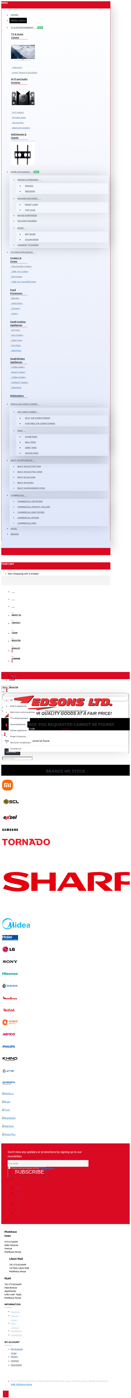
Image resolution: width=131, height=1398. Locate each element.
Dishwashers (17, 395)
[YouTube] (18, 1210)
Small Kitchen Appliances (17, 360)
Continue (11, 752)
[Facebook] (18, 1176)
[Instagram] (18, 1194)
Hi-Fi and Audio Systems (19, 81)
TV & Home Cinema (17, 36)
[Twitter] (18, 1185)
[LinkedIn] (18, 1202)
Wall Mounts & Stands (18, 136)
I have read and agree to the (32, 1168)
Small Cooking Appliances (18, 323)
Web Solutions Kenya (21, 1384)
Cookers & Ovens (15, 260)
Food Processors (16, 292)
